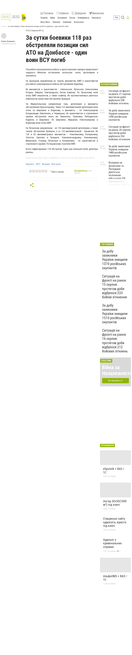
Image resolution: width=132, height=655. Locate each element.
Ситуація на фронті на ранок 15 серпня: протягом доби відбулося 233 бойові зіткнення (114, 286)
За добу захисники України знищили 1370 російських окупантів (114, 259)
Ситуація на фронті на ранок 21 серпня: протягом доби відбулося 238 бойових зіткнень (120, 97)
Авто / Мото (45, 22)
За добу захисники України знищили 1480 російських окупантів (119, 151)
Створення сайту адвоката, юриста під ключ (114, 522)
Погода (72, 18)
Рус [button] (116, 17)
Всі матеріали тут (115, 380)
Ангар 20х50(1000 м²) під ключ (115, 503)
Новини (64, 13)
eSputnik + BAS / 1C (113, 470)
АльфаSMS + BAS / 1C (115, 578)
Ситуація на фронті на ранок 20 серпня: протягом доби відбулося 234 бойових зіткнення (120, 133)
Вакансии (98, 13)
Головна (48, 13)
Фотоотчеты (79, 22)
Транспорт (56, 22)
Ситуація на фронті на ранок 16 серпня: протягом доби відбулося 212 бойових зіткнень (115, 340)
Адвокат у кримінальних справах (112, 543)
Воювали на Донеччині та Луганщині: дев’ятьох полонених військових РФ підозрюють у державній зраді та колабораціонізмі (119, 175)
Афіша (52, 18)
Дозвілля (44, 18)
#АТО (38, 164)
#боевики (46, 164)
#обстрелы (56, 164)
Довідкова (67, 22)
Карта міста (96, 18)
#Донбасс (30, 164)
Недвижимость (83, 18)
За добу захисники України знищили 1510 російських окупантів (114, 313)
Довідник (80, 13)
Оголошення (62, 18)
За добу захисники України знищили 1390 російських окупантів (119, 115)
